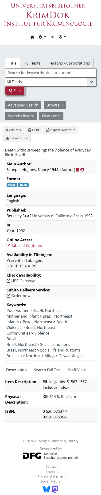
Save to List (18, 138)
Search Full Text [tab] (47, 369)
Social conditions (55, 344)
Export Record (61, 130)
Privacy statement (52, 476)
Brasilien (14, 355)
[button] (42, 37)
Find (17, 90)
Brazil (11, 338)
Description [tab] (16, 369)
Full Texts (32, 63)
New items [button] (51, 116)
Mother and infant (23, 316)
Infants (13, 321)
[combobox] (50, 72)
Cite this (14, 130)
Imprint (52, 471)
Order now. (20, 295)
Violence (14, 327)
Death (61, 321)
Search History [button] (21, 116)
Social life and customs (60, 350)
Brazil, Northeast (48, 310)
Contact (52, 466)
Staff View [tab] (76, 369)
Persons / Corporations (69, 63)
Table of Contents (26, 245)
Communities (18, 333)
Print (35, 130)
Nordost (33, 355)
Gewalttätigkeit (71, 355)
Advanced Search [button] (23, 105)
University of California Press (57, 215)
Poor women (18, 310)
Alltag (49, 355)
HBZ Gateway (22, 280)
